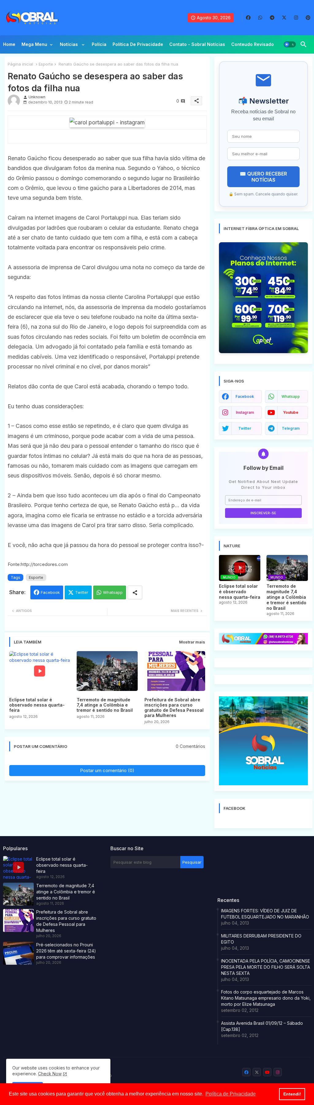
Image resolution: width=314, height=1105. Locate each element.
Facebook (50, 592)
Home (9, 44)
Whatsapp (113, 592)
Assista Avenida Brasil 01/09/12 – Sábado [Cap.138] (262, 1026)
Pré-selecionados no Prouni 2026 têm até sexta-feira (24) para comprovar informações (66, 951)
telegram (291, 428)
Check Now (50, 1073)
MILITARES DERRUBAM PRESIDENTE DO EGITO (261, 939)
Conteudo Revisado (252, 44)
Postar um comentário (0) (107, 770)
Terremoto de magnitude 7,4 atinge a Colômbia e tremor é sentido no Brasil (105, 705)
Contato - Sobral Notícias (197, 44)
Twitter (81, 592)
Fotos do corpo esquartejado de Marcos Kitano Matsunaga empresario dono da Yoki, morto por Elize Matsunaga (266, 998)
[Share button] (135, 592)
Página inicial (20, 64)
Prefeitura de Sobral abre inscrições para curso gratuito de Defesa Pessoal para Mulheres (174, 707)
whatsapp (290, 396)
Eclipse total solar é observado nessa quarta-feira (37, 705)
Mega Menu (34, 44)
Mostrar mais (192, 641)
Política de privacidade (138, 44)
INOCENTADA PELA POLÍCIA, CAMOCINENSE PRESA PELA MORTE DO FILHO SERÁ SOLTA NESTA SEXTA (265, 967)
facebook (245, 396)
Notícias (69, 44)
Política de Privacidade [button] (230, 1093)
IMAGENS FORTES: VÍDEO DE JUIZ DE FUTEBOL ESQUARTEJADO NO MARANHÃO (265, 913)
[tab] (9, 46)
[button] (290, 44)
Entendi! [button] (292, 1094)
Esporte (46, 64)
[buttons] (248, 17)
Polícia (99, 44)
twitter (244, 428)
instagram (245, 412)
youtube (290, 412)
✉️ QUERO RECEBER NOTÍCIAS (263, 177)
